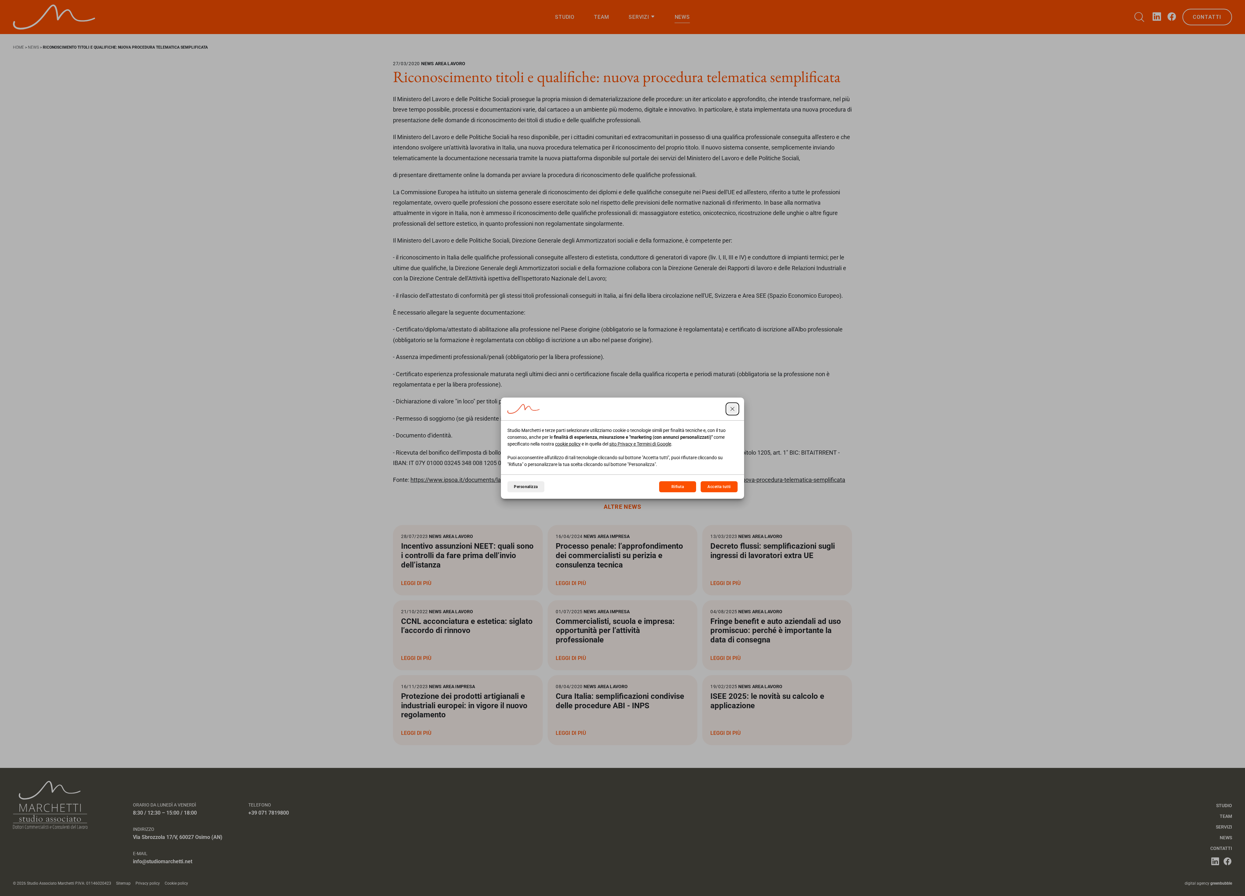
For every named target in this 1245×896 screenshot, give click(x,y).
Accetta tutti (718, 486)
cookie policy (568, 444)
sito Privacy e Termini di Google (640, 444)
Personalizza (526, 486)
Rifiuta (677, 486)
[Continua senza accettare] (732, 409)
